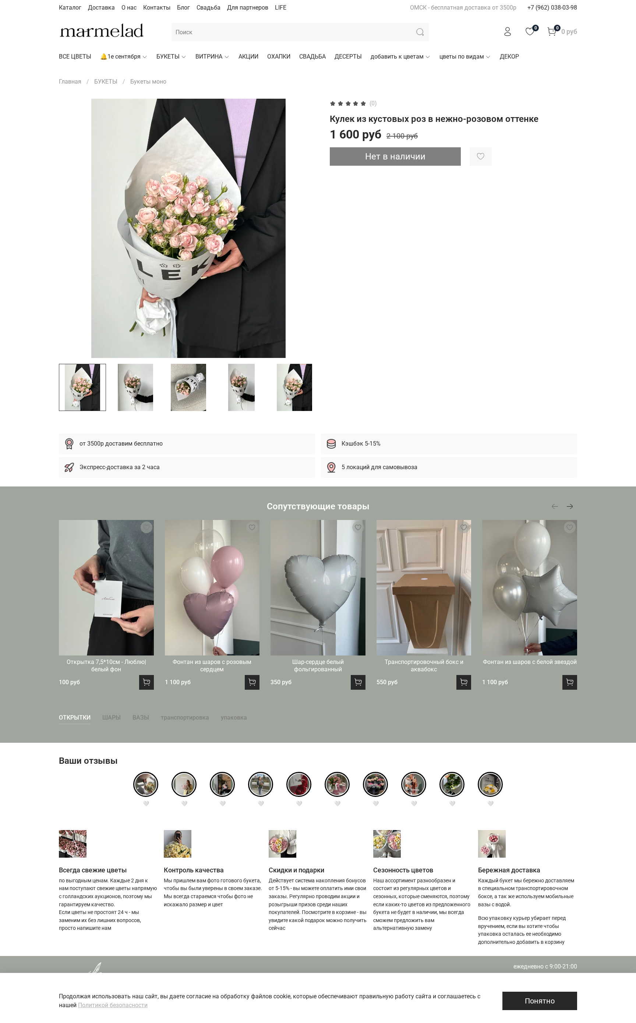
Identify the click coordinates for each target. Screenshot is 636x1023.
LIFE (280, 7)
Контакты (156, 7)
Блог (183, 7)
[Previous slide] (71, 228)
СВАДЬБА (312, 56)
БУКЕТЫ (168, 56)
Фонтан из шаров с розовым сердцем (212, 665)
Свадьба (208, 7)
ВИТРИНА (208, 56)
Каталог (70, 7)
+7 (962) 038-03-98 (552, 7)
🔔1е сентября (120, 56)
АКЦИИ (248, 56)
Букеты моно (148, 81)
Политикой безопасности (113, 1005)
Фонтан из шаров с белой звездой (530, 661)
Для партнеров (247, 7)
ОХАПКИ (278, 56)
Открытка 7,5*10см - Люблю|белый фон (106, 665)
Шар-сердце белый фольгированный (318, 665)
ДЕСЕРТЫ (348, 56)
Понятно (540, 1000)
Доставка (101, 7)
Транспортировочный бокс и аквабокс (424, 665)
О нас (129, 7)
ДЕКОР (509, 56)
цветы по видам (461, 56)
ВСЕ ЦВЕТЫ (75, 56)
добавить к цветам (397, 56)
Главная (70, 81)
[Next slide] (306, 228)
